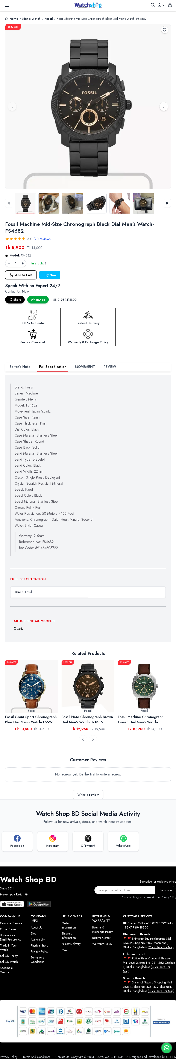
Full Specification (52, 366)
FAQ (64, 950)
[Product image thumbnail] (25, 203)
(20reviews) (42, 239)
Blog (33, 933)
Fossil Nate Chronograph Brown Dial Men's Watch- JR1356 (30, 720)
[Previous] (83, 739)
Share (17, 299)
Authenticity (38, 939)
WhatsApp (38, 299)
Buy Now (50, 275)
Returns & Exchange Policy (102, 929)
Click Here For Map (161, 947)
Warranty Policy (102, 944)
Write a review (88, 794)
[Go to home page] (88, 5)
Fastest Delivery (71, 944)
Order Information (69, 925)
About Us (36, 927)
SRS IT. (171, 1057)
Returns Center (101, 938)
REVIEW (109, 366)
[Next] (93, 739)
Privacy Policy (39, 951)
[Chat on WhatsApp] (166, 1048)
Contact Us (62, 1057)
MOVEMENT (85, 366)
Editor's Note (19, 366)
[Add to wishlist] (164, 29)
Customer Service (11, 923)
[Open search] (153, 5)
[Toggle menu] (7, 5)
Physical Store (39, 945)
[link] (31, 686)
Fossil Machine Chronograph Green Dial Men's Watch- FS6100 (84, 720)
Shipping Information (69, 935)
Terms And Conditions (37, 959)
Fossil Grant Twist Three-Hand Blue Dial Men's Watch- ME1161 (143, 720)
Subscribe (166, 890)
